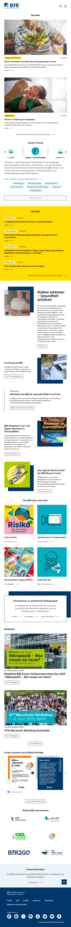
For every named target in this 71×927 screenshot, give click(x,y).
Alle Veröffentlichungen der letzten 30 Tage (33, 134)
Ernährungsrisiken (16, 187)
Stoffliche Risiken (51, 183)
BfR (50, 168)
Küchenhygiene (18, 183)
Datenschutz (49, 900)
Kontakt (26, 900)
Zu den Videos (42, 541)
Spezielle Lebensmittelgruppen (37, 187)
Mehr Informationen (44, 584)
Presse (9, 900)
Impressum (36, 900)
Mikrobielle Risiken (34, 183)
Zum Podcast (9, 542)
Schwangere (29, 616)
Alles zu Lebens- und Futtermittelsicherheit (21, 179)
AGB (17, 900)
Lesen (6, 71)
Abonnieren (33, 882)
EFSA (46, 394)
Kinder (14, 616)
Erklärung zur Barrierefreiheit (17, 904)
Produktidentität (35, 190)
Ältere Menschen (47, 616)
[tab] (35, 153)
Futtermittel (56, 187)
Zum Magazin (9, 584)
